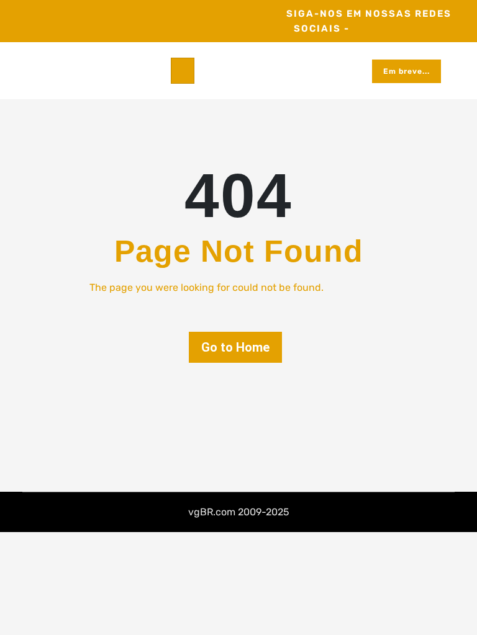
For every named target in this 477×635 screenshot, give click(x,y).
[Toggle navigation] (182, 71)
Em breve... (406, 71)
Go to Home (235, 347)
